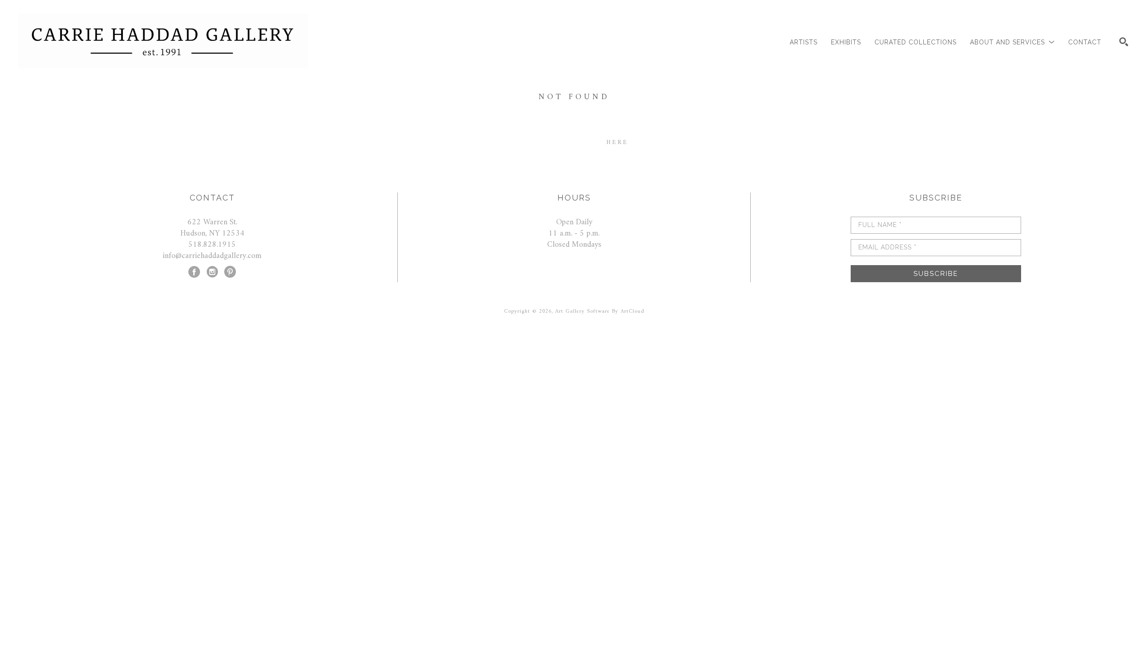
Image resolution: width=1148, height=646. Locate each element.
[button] (1012, 42)
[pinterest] (230, 272)
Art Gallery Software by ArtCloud (599, 311)
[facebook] (194, 272)
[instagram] (212, 272)
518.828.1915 (212, 245)
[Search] (1123, 41)
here (617, 142)
